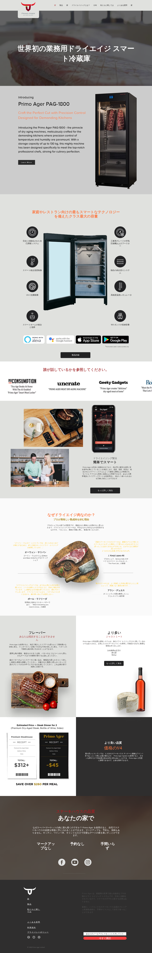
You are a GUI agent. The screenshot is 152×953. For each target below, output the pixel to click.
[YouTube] (34, 937)
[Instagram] (39, 937)
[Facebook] (28, 937)
